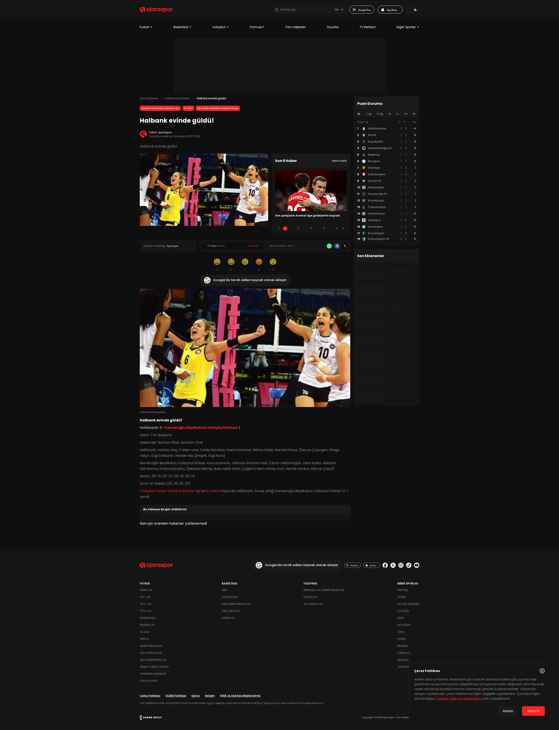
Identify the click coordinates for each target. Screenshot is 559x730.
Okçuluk (403, 660)
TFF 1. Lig (145, 597)
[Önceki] (278, 228)
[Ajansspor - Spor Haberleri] (156, 9)
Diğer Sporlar (406, 27)
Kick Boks (404, 625)
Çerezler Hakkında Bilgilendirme (459, 698)
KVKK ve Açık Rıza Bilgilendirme (240, 695)
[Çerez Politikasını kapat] (542, 670)
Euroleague (230, 597)
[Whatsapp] (329, 246)
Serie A (144, 639)
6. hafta (188, 108)
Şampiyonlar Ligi (151, 646)
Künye (196, 695)
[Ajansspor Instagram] (401, 565)
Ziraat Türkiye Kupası (154, 667)
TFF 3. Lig (145, 611)
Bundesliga (147, 618)
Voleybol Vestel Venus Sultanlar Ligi (160, 108)
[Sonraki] (343, 228)
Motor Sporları (408, 604)
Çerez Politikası (150, 695)
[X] (345, 246)
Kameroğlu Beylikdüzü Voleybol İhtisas (218, 108)
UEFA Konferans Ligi (153, 660)
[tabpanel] (386, 181)
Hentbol (402, 590)
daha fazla (339, 161)
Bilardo (402, 646)
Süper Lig (146, 590)
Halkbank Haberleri (177, 98)
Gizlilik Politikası (176, 695)
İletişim (210, 695)
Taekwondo (405, 667)
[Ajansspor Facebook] (385, 565)
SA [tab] (405, 113)
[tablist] (386, 114)
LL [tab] (398, 113)
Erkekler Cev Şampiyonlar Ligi (324, 590)
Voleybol (218, 27)
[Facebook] (337, 246)
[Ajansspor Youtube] (416, 565)
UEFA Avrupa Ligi (151, 653)
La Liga (144, 632)
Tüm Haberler (295, 27)
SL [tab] (358, 113)
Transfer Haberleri (153, 674)
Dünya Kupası (149, 681)
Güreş (401, 597)
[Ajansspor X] (393, 565)
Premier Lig (147, 625)
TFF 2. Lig (145, 604)
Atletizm (403, 611)
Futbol (144, 27)
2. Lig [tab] (380, 113)
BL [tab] (414, 113)
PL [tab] (390, 113)
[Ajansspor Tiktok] (408, 565)
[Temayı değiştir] (412, 10)
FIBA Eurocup (231, 611)
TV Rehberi (367, 27)
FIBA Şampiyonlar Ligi (236, 604)
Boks (400, 618)
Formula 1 (257, 27)
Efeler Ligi (310, 597)
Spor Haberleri (149, 98)
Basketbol (181, 27)
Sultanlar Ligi (313, 604)
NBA (224, 590)
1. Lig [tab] (368, 113)
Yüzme (401, 639)
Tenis (400, 632)
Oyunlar (333, 27)
